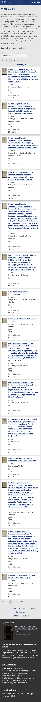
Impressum (32, 608)
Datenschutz (20, 612)
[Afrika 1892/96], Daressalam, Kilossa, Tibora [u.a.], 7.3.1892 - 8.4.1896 (26, 628)
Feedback (15, 615)
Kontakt (22, 608)
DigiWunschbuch (9, 665)
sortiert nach (14, 53)
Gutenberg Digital (9, 690)
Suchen (35, 2)
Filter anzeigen (20, 65)
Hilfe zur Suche (10, 608)
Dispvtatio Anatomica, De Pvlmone (22, 319)
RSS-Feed (25, 615)
